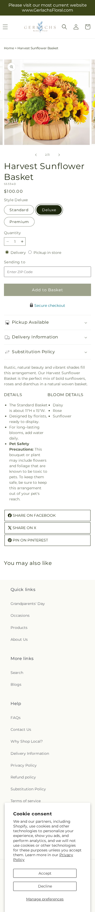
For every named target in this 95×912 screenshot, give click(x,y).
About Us (19, 639)
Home (9, 48)
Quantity (12, 232)
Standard (19, 210)
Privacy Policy (24, 765)
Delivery (19, 252)
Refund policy (23, 777)
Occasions (20, 615)
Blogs (16, 684)
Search (17, 672)
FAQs (16, 717)
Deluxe (49, 210)
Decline (45, 886)
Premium (19, 221)
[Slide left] (36, 155)
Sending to (22, 262)
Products (19, 627)
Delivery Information (30, 753)
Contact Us (21, 729)
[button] (64, 27)
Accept (45, 873)
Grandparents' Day (28, 603)
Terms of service (26, 800)
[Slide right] (59, 155)
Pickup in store (47, 252)
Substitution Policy (28, 789)
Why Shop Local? (27, 741)
